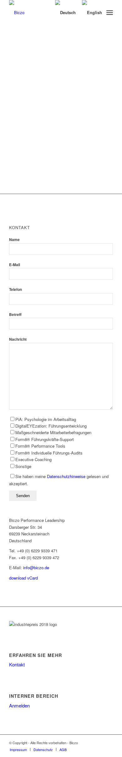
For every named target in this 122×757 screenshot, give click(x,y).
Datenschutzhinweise (66, 476)
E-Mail (14, 264)
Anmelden (19, 705)
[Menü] (109, 12)
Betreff (15, 314)
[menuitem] (109, 12)
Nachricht (18, 339)
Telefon (15, 289)
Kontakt (17, 664)
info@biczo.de (36, 567)
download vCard (23, 578)
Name (14, 239)
